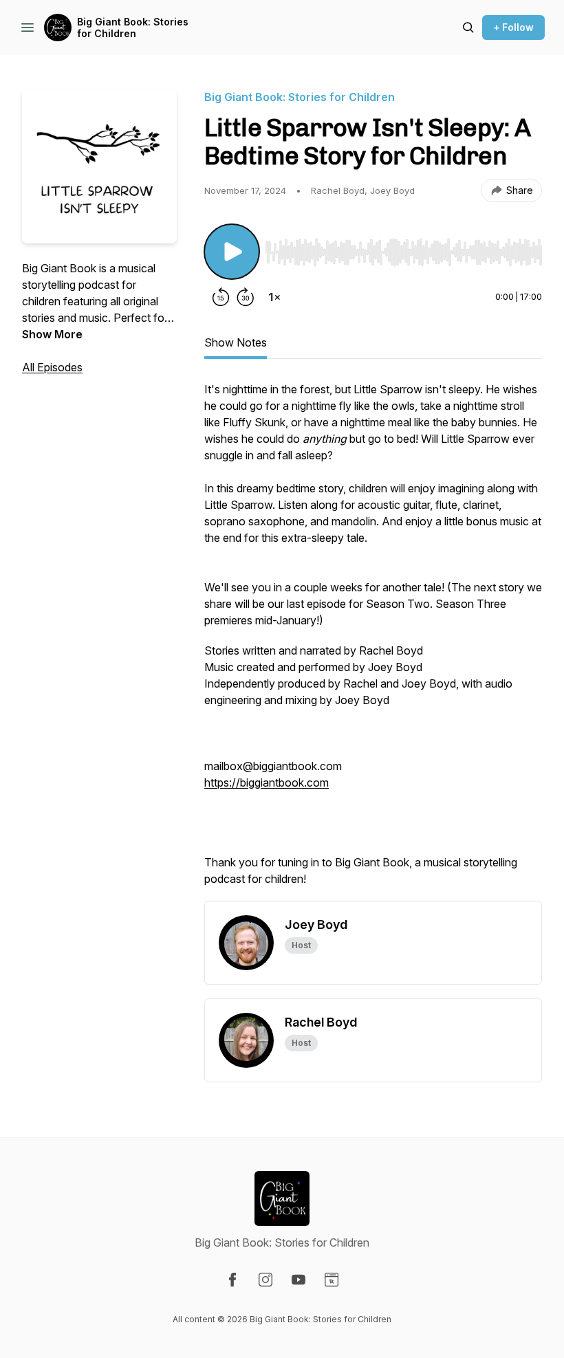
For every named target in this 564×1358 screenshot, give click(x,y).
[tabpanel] (373, 641)
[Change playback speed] (274, 297)
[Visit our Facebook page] (232, 1279)
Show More (52, 334)
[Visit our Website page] (331, 1279)
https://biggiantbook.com (266, 782)
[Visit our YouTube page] (298, 1279)
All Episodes (52, 367)
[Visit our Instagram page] (265, 1279)
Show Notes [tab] (235, 342)
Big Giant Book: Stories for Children (132, 28)
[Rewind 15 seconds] (220, 297)
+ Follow (513, 27)
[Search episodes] (468, 27)
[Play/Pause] (231, 251)
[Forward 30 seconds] (245, 297)
